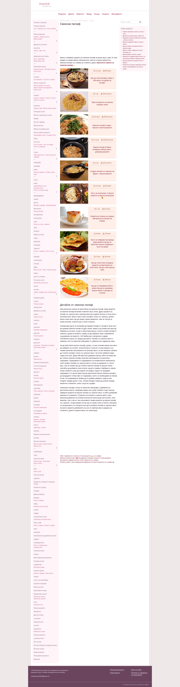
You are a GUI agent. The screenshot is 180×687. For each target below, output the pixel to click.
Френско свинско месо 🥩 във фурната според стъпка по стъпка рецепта (85, 458)
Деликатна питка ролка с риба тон (133, 36)
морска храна (39, 570)
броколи (37, 241)
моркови (37, 394)
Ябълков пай (52, 292)
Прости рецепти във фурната (43, 87)
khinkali (36, 256)
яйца (35, 267)
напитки (37, 48)
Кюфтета (36, 37)
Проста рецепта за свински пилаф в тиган (102, 103)
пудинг (36, 539)
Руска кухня (37, 71)
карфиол (47, 224)
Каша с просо (38, 463)
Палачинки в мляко (40, 347)
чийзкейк (36, 157)
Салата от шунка (50, 98)
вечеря (36, 438)
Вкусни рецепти (40, 441)
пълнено (37, 618)
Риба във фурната (39, 172)
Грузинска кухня (39, 69)
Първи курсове (39, 26)
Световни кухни (40, 66)
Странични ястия (40, 517)
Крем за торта (39, 234)
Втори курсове (39, 34)
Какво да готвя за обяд (41, 506)
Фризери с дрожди (39, 205)
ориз (35, 323)
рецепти (74, 20)
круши (36, 398)
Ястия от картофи (48, 391)
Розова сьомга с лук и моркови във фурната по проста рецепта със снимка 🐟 (87, 462)
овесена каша (39, 458)
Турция (36, 491)
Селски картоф (38, 336)
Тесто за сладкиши (39, 146)
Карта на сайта (136, 670)
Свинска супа (42, 28)
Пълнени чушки (38, 378)
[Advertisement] (88, 39)
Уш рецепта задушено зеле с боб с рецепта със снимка (79, 460)
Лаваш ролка (38, 359)
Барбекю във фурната (40, 330)
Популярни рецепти (41, 656)
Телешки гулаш (38, 304)
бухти (36, 202)
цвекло (36, 431)
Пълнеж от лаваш (49, 525)
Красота (80, 14)
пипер (36, 375)
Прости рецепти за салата (42, 85)
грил (35, 455)
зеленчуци (38, 260)
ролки (36, 356)
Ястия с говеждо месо (40, 545)
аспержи (37, 245)
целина (36, 320)
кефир (36, 513)
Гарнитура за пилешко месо (42, 519)
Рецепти (62, 14)
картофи (37, 388)
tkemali (53, 79)
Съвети (105, 14)
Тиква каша (46, 461)
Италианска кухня (50, 69)
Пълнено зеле (39, 280)
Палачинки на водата (47, 345)
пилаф (92, 20)
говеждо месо (39, 542)
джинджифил (39, 196)
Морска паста (38, 368)
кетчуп (36, 625)
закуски (36, 248)
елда (35, 238)
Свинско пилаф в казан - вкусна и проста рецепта (102, 126)
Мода (89, 14)
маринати (37, 629)
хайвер (36, 353)
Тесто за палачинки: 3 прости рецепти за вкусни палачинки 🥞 (102, 195)
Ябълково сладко (39, 567)
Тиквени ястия (38, 317)
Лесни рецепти (39, 608)
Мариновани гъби (39, 61)
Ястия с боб (37, 471)
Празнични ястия (40, 594)
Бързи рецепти (39, 635)
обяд (35, 504)
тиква (36, 314)
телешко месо (39, 638)
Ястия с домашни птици (43, 115)
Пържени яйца (51, 269)
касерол (37, 105)
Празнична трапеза (40, 598)
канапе (36, 251)
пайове (36, 292)
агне (35, 602)
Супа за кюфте (51, 28)
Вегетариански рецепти (43, 557)
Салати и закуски (40, 22)
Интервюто (117, 14)
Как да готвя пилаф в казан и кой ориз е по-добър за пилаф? (102, 80)
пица (35, 138)
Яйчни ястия (37, 269)
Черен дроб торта (39, 155)
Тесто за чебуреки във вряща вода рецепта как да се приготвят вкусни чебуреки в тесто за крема (102, 243)
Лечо (35, 59)
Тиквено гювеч (38, 108)
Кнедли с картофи (39, 419)
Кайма (36, 118)
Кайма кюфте (38, 39)
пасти (36, 286)
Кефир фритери (51, 205)
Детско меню (39, 615)
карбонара (37, 427)
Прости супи (37, 89)
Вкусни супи (37, 446)
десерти (37, 342)
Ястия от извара (39, 500)
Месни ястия (38, 125)
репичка (37, 532)
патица (36, 263)
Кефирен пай (43, 292)
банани (36, 231)
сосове (36, 77)
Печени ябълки (38, 211)
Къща (96, 14)
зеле (35, 221)
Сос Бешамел (38, 79)
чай (44, 50)
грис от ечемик (39, 276)
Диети (71, 14)
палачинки (38, 218)
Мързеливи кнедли (39, 421)
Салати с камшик (39, 98)
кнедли (36, 417)
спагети (43, 427)
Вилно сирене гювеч (50, 108)
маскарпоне (38, 385)
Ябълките (37, 208)
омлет (44, 269)
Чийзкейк (37, 162)
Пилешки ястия (38, 188)
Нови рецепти (39, 652)
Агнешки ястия (38, 604)
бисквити (37, 611)
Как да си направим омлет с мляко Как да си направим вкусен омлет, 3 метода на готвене (102, 289)
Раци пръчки (49, 573)
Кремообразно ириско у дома (132, 54)
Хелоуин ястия (39, 111)
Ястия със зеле (38, 224)
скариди (41, 573)
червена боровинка (41, 362)
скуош (36, 554)
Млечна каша (38, 461)
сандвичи (42, 251)
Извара (36, 498)
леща (36, 273)
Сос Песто (46, 79)
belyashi (37, 401)
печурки (37, 405)
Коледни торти (51, 135)
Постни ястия (39, 475)
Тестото (37, 142)
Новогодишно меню (40, 135)
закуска (36, 339)
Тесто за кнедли (48, 144)
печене (36, 289)
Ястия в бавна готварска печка (45, 645)
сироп (36, 576)
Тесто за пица (38, 144)
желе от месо (50, 251)
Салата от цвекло (39, 100)
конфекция (38, 451)
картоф (36, 333)
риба (35, 169)
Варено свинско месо (42, 434)
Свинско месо (39, 550)
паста (36, 425)
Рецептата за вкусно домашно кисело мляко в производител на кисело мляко (134, 67)
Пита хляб (37, 523)
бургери (37, 659)
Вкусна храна (48, 444)
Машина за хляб (40, 311)
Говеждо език (38, 547)
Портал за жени (65, 20)
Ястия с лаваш (38, 525)
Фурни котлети (44, 37)
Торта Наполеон (51, 155)
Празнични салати (39, 596)
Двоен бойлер (39, 494)
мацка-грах (38, 307)
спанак (36, 381)
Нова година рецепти (42, 132)
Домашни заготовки (41, 56)
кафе (40, 50)
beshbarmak (38, 214)
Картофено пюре (40, 590)
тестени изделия (40, 366)
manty (36, 199)
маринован (41, 59)
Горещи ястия (39, 561)
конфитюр (38, 564)
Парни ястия (38, 622)
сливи (36, 510)
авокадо (37, 166)
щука (35, 174)
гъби (35, 180)
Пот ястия (37, 642)
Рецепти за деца (40, 487)
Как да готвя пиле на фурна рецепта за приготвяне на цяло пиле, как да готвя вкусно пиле (102, 266)
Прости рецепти (40, 83)
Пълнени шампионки (40, 407)
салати (36, 95)
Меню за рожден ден (41, 129)
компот (36, 50)
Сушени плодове (40, 583)
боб (35, 469)
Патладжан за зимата (40, 413)
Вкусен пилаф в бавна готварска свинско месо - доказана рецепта (102, 149)
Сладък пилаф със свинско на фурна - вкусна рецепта (102, 172)
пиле (35, 183)
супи (35, 28)
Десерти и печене (40, 44)
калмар (36, 573)
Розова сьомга (50, 172)
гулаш (36, 301)
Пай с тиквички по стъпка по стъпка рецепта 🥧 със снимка (80, 456)
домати (36, 372)
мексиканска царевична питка (45, 535)
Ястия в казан (39, 649)
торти (36, 152)
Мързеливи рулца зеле (41, 282)
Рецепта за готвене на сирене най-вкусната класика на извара (102, 218)
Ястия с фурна (39, 122)
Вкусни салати (38, 444)
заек (35, 227)
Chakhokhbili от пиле (40, 186)
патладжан (38, 411)
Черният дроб (39, 298)
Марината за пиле (39, 631)
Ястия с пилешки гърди (41, 190)
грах (35, 529)
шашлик (37, 327)
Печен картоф (38, 391)
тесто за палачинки (41, 580)
